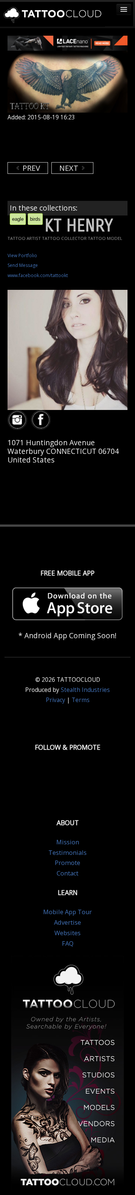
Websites (67, 933)
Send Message (23, 265)
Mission (67, 842)
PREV (30, 168)
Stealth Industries (85, 690)
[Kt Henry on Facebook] (42, 420)
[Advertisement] (68, 141)
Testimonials (67, 852)
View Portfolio (22, 255)
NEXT (69, 168)
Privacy (55, 700)
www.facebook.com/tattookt (38, 275)
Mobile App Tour (67, 912)
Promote (67, 863)
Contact (67, 873)
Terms (81, 700)
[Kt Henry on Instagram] (18, 420)
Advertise (67, 922)
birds (35, 219)
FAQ (68, 943)
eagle (18, 219)
